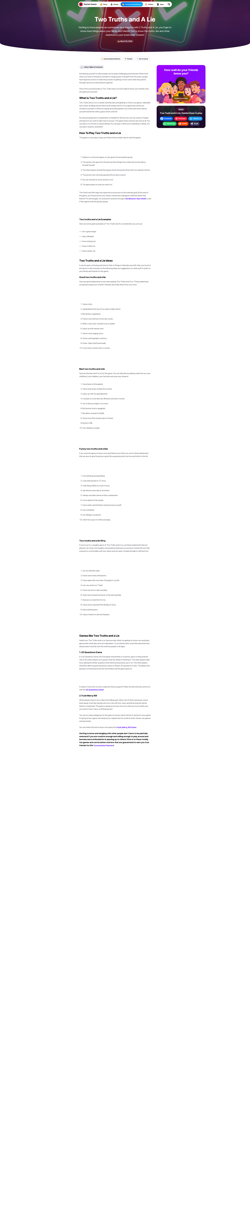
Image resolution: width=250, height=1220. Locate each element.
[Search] (169, 4)
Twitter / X (197, 118)
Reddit (184, 123)
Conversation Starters (103, 745)
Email (196, 123)
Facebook (167, 118)
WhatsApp (171, 123)
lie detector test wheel (136, 198)
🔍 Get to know (142, 59)
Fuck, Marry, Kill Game (126, 727)
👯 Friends (128, 59)
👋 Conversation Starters (110, 59)
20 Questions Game (95, 690)
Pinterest (182, 118)
